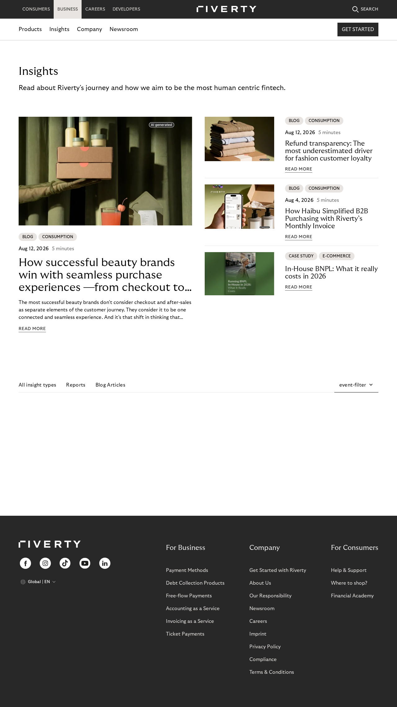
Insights (59, 29)
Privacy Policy (265, 646)
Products (30, 29)
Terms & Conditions (271, 672)
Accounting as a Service (193, 608)
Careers (258, 621)
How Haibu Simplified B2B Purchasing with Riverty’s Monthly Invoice (326, 218)
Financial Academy (352, 595)
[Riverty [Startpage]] (224, 9)
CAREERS (95, 9)
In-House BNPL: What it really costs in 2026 (331, 272)
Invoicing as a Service (190, 621)
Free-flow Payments (189, 595)
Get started (358, 29)
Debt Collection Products (195, 583)
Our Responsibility (270, 595)
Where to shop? (349, 583)
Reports (75, 385)
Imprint (257, 634)
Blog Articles (110, 385)
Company (89, 29)
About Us (260, 583)
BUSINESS (67, 9)
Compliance (263, 659)
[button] (356, 385)
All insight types (37, 385)
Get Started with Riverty (277, 570)
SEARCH (369, 9)
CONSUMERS (36, 9)
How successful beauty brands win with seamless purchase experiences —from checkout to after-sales (102, 275)
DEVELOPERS (126, 9)
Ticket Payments (185, 634)
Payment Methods (187, 570)
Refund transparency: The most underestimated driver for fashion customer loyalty (328, 151)
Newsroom (123, 29)
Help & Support (349, 570)
